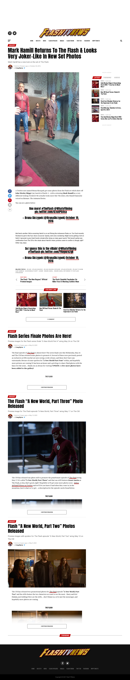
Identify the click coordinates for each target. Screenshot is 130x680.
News (44, 41)
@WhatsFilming (63, 208)
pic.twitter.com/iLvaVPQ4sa (51, 212)
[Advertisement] (65, 13)
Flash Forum (70, 41)
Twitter (79, 41)
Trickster (19, 272)
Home (31, 41)
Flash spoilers (67, 269)
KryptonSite (96, 41)
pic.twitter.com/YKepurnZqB (57, 252)
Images (62, 41)
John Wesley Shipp (32, 271)
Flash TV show (78, 269)
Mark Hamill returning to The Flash (67, 271)
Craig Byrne (19, 68)
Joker (41, 271)
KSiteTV (38, 41)
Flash (29, 269)
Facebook (87, 41)
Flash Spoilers (53, 41)
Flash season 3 (38, 269)
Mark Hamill (49, 271)
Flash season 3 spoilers (52, 269)
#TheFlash (47, 208)
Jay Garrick (20, 271)
